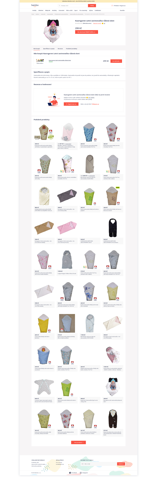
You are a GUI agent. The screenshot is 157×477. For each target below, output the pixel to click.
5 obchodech (68, 144)
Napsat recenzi (97, 23)
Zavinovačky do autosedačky (76, 14)
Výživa (91, 10)
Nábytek (47, 10)
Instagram (85, 472)
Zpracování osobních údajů (38, 464)
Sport (76, 10)
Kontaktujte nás (60, 464)
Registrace (123, 5)
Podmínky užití (35, 462)
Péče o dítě (69, 10)
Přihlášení (116, 5)
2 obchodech (92, 175)
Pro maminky (83, 10)
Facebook (74, 472)
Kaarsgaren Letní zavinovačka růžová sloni (60, 60)
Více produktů (78, 442)
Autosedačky (50, 14)
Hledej (92, 5)
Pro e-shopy (59, 462)
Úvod (32, 14)
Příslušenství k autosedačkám (61, 14)
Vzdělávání (98, 10)
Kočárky (54, 10)
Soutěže (122, 10)
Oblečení (40, 10)
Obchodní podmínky (36, 466)
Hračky (34, 10)
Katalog (37, 14)
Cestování (61, 10)
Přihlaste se (95, 104)
